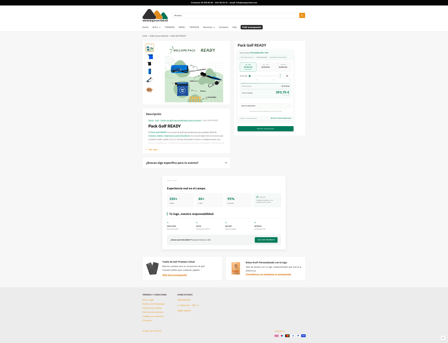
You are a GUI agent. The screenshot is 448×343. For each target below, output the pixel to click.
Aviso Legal (148, 300)
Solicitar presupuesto (265, 129)
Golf (157, 120)
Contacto (223, 27)
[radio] (248, 67)
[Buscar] (302, 15)
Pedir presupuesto (251, 27)
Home (145, 27)
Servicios (207, 27)
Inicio (144, 36)
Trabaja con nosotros (153, 316)
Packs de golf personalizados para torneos (181, 120)
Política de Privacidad (153, 304)
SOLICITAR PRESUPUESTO (266, 240)
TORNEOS (170, 27)
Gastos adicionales (266, 106)
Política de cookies (152, 308)
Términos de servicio (152, 312)
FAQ (234, 27)
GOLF (155, 27)
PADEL (182, 27)
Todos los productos (159, 36)
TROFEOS (194, 27)
